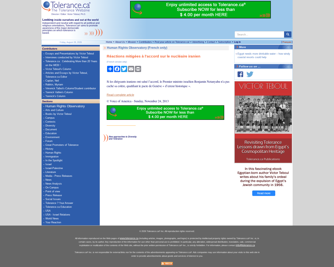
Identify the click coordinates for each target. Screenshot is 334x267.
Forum (49, 141)
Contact (211, 42)
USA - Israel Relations (57, 214)
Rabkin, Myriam (54, 84)
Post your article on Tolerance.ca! (172, 42)
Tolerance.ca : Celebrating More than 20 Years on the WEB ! (71, 63)
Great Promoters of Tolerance (61, 144)
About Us (120, 42)
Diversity (50, 125)
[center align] (288, 34)
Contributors (145, 42)
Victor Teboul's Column (58, 69)
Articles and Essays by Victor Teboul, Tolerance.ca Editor (66, 74)
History (49, 148)
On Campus (52, 187)
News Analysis (53, 183)
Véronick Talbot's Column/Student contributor (70, 88)
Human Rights (53, 152)
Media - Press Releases (58, 175)
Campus (50, 117)
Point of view (52, 191)
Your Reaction (53, 222)
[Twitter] (249, 74)
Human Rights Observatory (65, 106)
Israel (48, 164)
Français (287, 42)
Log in (237, 42)
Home (109, 42)
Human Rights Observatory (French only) (137, 47)
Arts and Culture (54, 110)
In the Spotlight (53, 160)
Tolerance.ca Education (58, 206)
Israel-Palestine (54, 168)
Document (51, 129)
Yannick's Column (55, 96)
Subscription (224, 42)
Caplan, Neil (52, 80)
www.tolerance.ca (129, 238)
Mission (132, 42)
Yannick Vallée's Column (59, 92)
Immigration (52, 156)
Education (51, 133)
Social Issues (53, 199)
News (48, 179)
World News (52, 218)
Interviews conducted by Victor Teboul (66, 57)
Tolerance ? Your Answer (59, 203)
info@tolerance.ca (245, 245)
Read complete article (120, 94)
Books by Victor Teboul (58, 113)
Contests (50, 121)
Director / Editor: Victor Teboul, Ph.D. (68, 14)
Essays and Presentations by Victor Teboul (69, 53)
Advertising (198, 42)
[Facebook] (240, 74)
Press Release (53, 195)
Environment (52, 137)
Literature (50, 172)
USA (48, 210)
